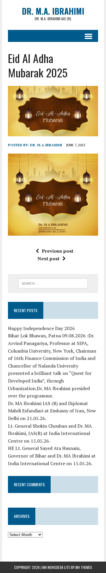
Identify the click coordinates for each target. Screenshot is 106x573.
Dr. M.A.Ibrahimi (46, 145)
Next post (48, 258)
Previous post (57, 251)
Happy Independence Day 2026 (41, 328)
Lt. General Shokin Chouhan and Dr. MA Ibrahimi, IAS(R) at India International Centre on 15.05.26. (50, 433)
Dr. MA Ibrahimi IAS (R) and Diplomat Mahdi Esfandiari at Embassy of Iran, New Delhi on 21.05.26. (52, 410)
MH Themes (83, 567)
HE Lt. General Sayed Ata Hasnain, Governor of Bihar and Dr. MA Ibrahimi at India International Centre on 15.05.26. (52, 455)
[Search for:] (53, 283)
